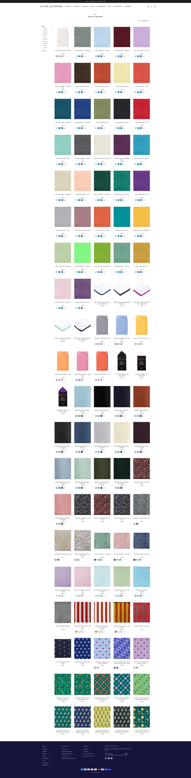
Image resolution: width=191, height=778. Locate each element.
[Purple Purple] (115, 668)
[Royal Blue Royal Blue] (121, 596)
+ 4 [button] (123, 595)
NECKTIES (69, 6)
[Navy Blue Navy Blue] (62, 596)
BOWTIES (77, 6)
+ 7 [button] (64, 56)
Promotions (86, 751)
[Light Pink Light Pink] (59, 56)
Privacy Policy (65, 756)
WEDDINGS (128, 6)
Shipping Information (67, 753)
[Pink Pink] (134, 524)
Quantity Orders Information (68, 758)
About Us (85, 749)
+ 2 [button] (102, 559)
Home (95, 14)
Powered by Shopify (95, 772)
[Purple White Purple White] (82, 632)
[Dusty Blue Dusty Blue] (79, 416)
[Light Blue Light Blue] (118, 596)
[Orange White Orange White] (79, 632)
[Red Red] (117, 668)
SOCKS (93, 6)
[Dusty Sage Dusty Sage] (100, 560)
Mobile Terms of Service (89, 756)
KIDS (109, 6)
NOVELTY (85, 6)
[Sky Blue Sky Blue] (76, 56)
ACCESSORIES (118, 6)
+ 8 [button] (64, 595)
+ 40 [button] (84, 56)
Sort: (139, 20)
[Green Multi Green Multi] (75, 560)
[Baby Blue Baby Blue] (57, 56)
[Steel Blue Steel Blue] (82, 416)
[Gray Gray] (137, 524)
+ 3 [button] (84, 631)
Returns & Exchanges (67, 751)
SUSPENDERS (101, 6)
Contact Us (64, 749)
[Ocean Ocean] (82, 56)
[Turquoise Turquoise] (79, 56)
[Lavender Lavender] (62, 56)
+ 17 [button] (84, 416)
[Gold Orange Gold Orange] (76, 632)
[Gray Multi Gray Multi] (78, 560)
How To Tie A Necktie (88, 753)
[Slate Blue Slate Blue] (95, 560)
